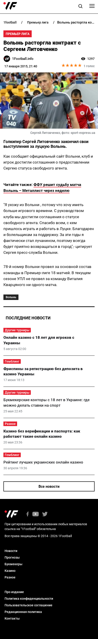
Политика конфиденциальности (29, 598)
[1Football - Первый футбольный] (10, 6)
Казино (10, 571)
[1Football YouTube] (35, 514)
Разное (10, 424)
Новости (11, 551)
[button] (80, 7)
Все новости (49, 486)
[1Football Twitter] (45, 514)
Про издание (14, 592)
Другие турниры (17, 330)
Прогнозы (12, 557)
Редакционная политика (23, 612)
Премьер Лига (17, 34)
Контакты (12, 618)
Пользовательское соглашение (28, 605)
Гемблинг (12, 361)
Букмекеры (13, 564)
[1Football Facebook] (27, 514)
